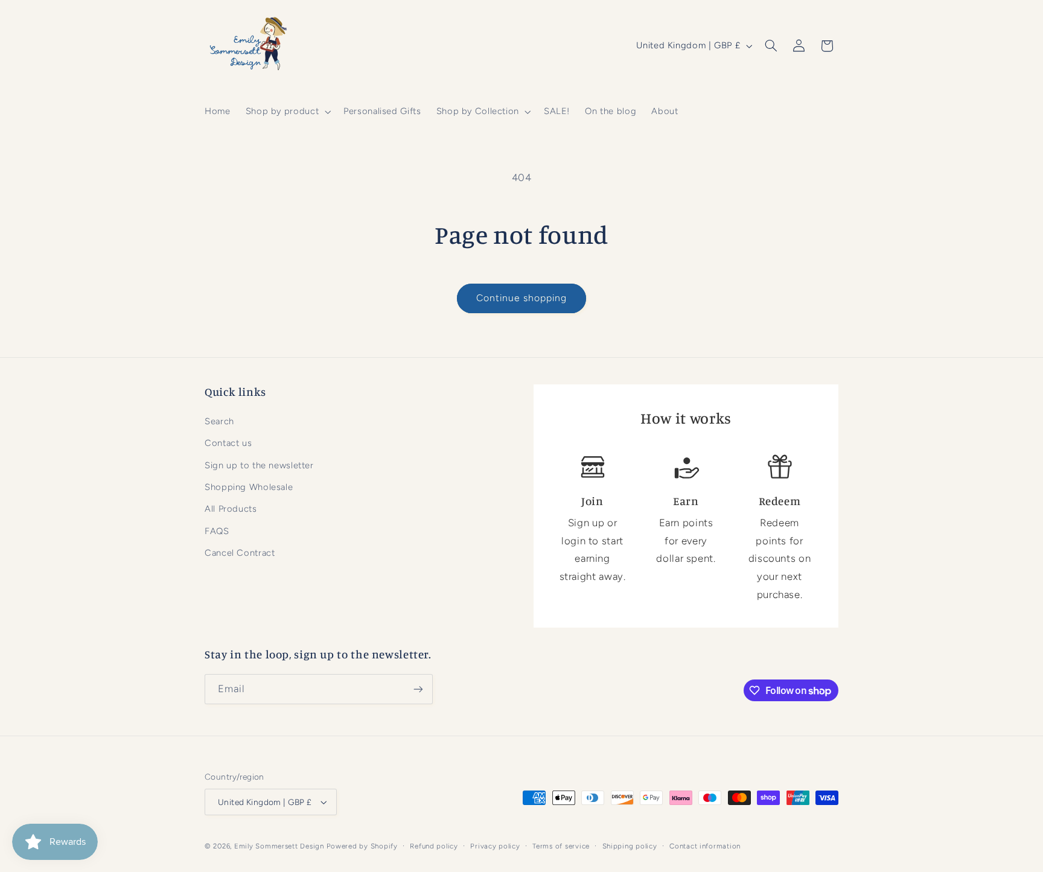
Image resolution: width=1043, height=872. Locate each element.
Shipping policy (629, 846)
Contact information (705, 846)
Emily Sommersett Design (279, 846)
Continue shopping (521, 298)
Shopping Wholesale (249, 487)
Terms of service (561, 846)
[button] (287, 111)
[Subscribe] (418, 689)
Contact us (228, 443)
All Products (231, 508)
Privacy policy (495, 846)
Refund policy (434, 846)
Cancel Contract (240, 552)
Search (219, 421)
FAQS (217, 531)
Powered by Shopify (362, 846)
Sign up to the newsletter (259, 465)
